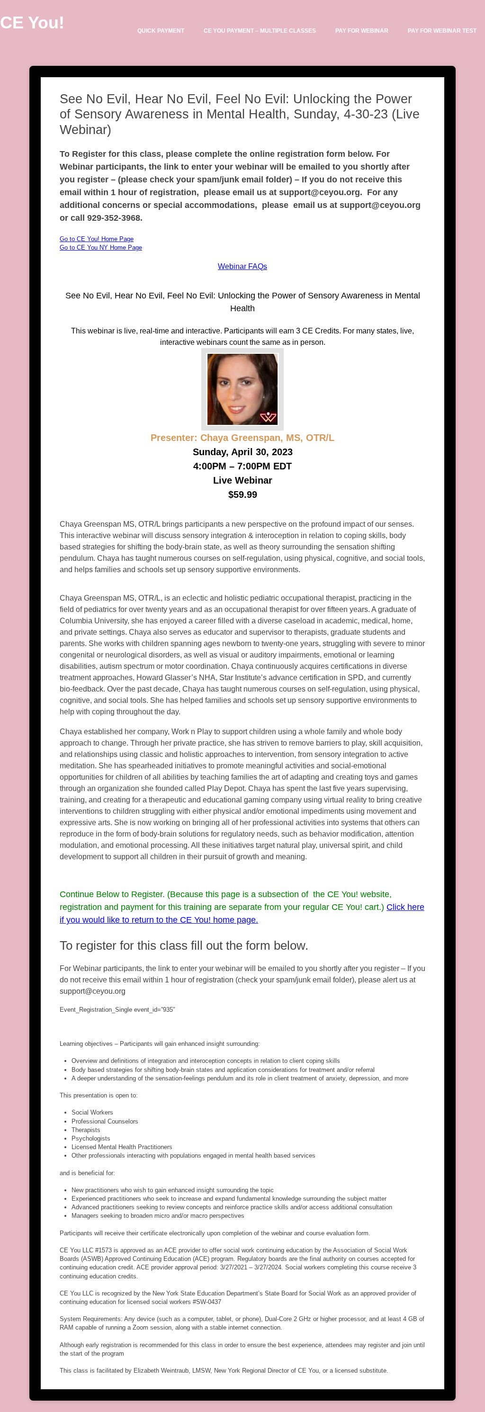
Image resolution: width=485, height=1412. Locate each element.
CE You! (32, 22)
